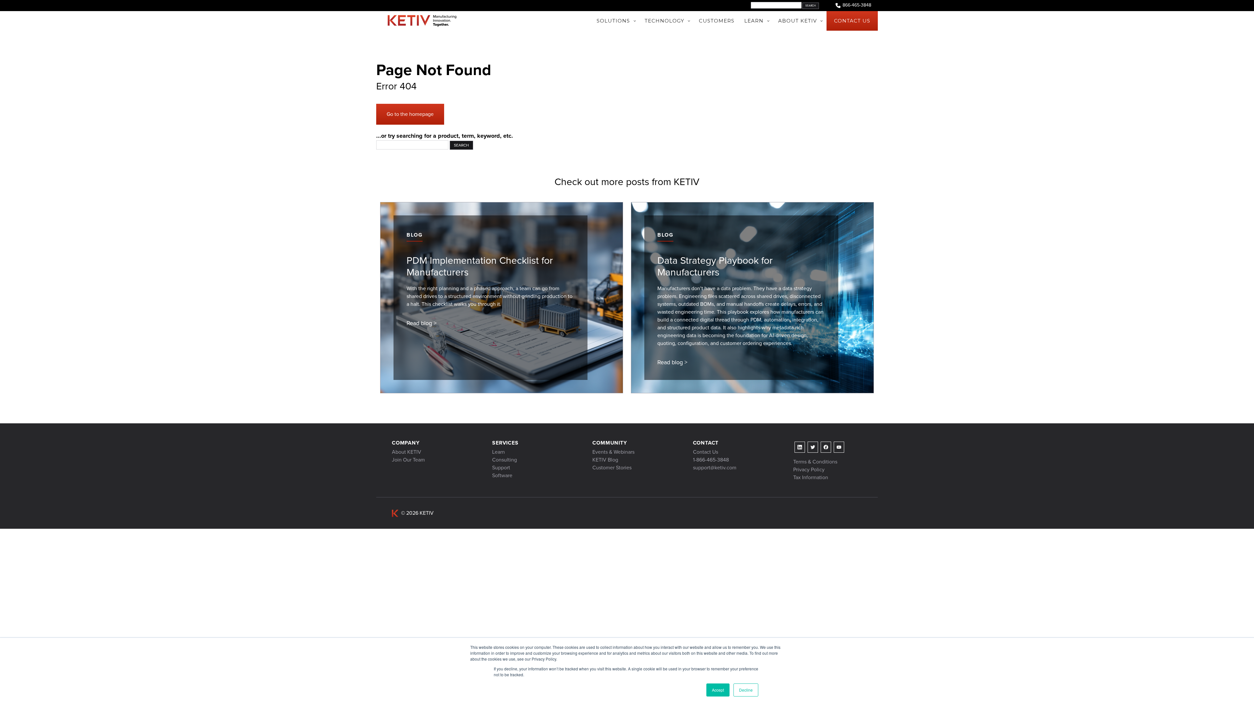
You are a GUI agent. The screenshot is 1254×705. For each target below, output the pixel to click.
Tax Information (810, 477)
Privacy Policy (809, 469)
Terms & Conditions (815, 461)
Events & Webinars (613, 452)
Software (502, 475)
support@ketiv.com (714, 467)
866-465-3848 (857, 5)
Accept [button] (718, 690)
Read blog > (422, 323)
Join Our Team (408, 459)
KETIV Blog (605, 459)
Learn (498, 452)
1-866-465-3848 (711, 459)
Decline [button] (746, 690)
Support (501, 467)
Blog (415, 235)
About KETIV (406, 452)
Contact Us (705, 452)
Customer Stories (612, 467)
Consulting (504, 459)
